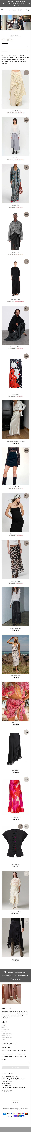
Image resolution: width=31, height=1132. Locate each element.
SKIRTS (18, 35)
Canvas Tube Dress (15, 534)
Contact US (5, 1029)
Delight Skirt (15, 205)
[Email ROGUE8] (2, 1091)
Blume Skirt (15, 770)
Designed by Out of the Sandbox (20, 1108)
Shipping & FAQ (6, 1033)
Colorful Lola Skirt (15, 817)
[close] (29, 4)
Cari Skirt (15, 158)
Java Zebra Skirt (15, 581)
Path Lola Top (15, 864)
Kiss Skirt (15, 394)
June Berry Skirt (15, 675)
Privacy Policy (6, 1035)
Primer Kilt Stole (15, 111)
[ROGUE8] (15, 10)
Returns (4, 1031)
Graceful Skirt (15, 299)
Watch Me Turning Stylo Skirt (15, 441)
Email (4, 1060)
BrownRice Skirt (15, 912)
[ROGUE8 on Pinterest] (9, 1091)
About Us (4, 1027)
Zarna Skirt (15, 959)
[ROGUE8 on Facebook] (4, 1091)
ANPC (4, 1040)
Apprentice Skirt (15, 252)
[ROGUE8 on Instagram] (6, 1091)
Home (12, 35)
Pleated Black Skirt (15, 347)
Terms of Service (7, 1037)
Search (4, 1025)
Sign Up (15, 1067)
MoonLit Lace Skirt (15, 628)
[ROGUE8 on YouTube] (11, 1091)
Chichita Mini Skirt (15, 487)
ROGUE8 (9, 1108)
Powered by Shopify (15, 1110)
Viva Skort (15, 723)
